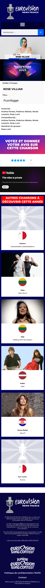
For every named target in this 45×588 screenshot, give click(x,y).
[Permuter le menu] (22, 24)
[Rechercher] (41, 32)
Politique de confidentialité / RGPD (22, 573)
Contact (22, 577)
